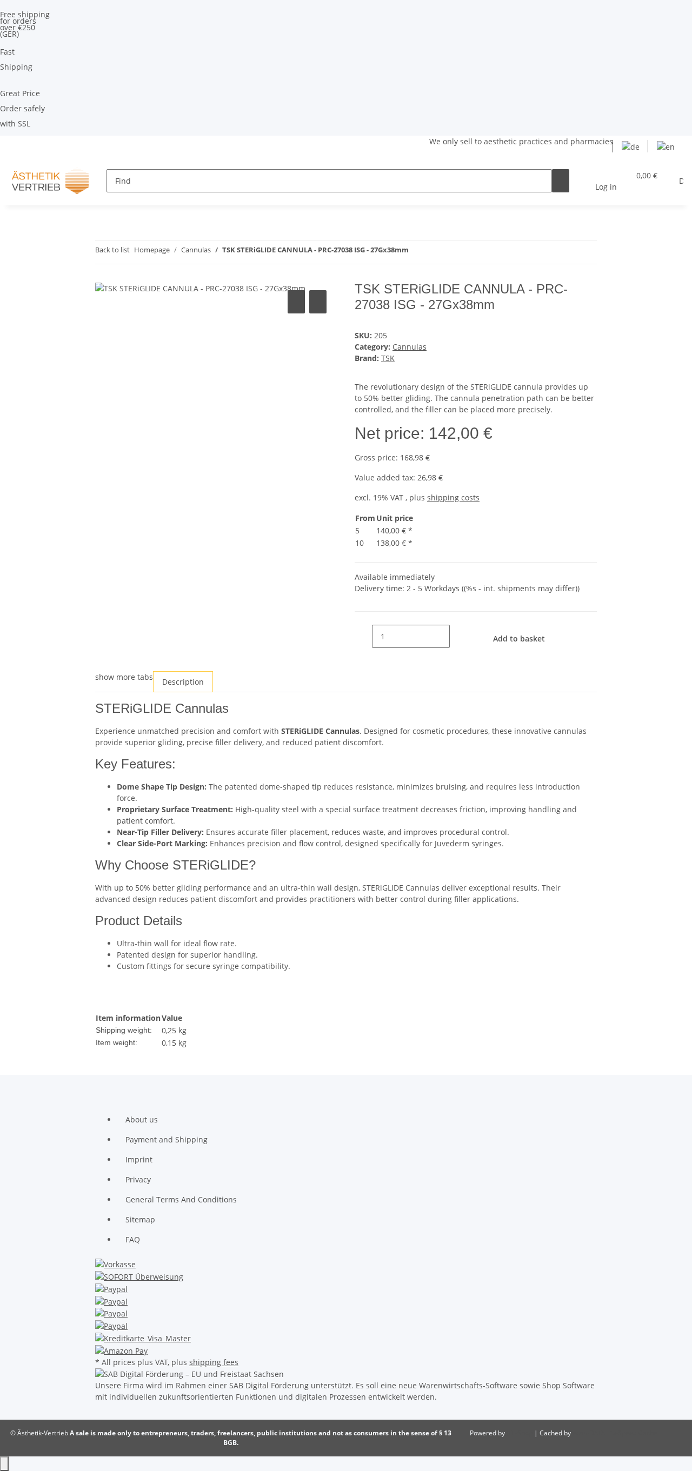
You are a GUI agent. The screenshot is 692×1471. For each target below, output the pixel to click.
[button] (606, 181)
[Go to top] (4, 1463)
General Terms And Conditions (181, 1199)
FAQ (132, 1239)
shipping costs (453, 497)
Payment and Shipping (166, 1139)
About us (141, 1119)
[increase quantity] (458, 636)
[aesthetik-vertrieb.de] (50, 181)
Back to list (112, 250)
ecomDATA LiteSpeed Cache (615, 1432)
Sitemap (140, 1219)
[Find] (560, 180)
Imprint (138, 1159)
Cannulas (409, 347)
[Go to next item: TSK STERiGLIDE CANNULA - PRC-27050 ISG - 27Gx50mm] (436, 252)
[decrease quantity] (363, 636)
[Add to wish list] (318, 301)
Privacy (138, 1179)
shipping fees (213, 1362)
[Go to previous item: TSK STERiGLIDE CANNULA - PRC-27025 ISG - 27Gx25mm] (417, 252)
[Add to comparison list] (296, 301)
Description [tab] (183, 682)
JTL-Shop (520, 1432)
